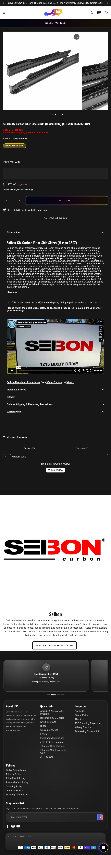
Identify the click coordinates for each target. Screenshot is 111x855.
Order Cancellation (16, 770)
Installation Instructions (52, 738)
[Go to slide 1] (48, 694)
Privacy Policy (13, 774)
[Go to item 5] (62, 114)
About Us (79, 719)
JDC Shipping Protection (88, 723)
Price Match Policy (16, 778)
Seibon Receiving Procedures (23, 382)
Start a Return (82, 715)
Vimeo (70, 382)
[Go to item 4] (59, 114)
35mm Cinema (54, 382)
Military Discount (83, 727)
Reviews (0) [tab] (29, 448)
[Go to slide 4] (62, 694)
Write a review (55, 470)
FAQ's (43, 734)
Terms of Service (15, 790)
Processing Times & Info (87, 731)
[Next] (107, 3)
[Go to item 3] (55, 114)
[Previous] (4, 3)
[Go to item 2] (52, 114)
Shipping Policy (14, 786)
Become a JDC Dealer (52, 718)
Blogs (43, 726)
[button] (99, 13)
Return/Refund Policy (17, 782)
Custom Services (49, 730)
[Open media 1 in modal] (76, 37)
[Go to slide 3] (57, 694)
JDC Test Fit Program (51, 742)
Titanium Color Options (52, 746)
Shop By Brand (48, 722)
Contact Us (80, 711)
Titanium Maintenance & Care (53, 751)
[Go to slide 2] (52, 694)
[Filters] (6, 456)
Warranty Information (17, 794)
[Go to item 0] (48, 114)
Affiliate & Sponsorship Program (52, 712)
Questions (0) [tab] (82, 448)
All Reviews (46, 757)
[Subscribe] (100, 817)
